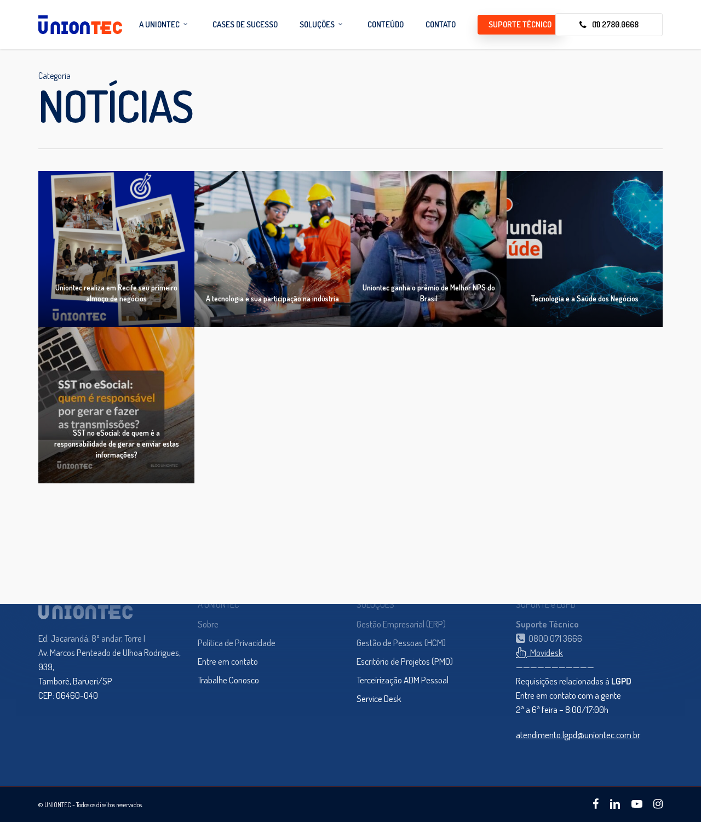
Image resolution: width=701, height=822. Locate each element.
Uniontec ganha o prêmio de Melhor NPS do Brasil (429, 293)
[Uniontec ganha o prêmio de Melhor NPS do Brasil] (428, 249)
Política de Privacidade (236, 642)
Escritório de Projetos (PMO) (405, 661)
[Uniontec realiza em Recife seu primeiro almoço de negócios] (116, 249)
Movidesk (545, 652)
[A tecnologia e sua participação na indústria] (272, 249)
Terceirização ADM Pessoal (403, 680)
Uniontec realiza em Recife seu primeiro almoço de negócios (116, 293)
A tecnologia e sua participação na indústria (272, 298)
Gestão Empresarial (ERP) (401, 624)
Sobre (208, 624)
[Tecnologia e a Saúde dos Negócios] (585, 249)
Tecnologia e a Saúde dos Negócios (585, 298)
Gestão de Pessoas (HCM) (401, 642)
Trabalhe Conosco (228, 680)
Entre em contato (228, 661)
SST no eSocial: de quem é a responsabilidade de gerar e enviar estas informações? (116, 443)
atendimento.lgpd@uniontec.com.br (578, 734)
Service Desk (379, 698)
